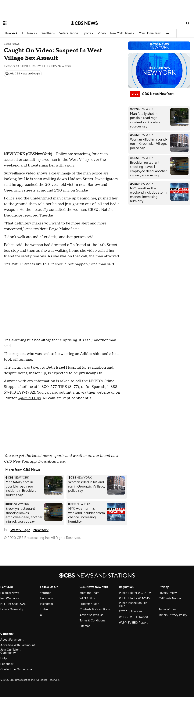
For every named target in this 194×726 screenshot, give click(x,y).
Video (102, 33)
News (31, 33)
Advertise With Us (91, 615)
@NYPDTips (29, 398)
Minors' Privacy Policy (173, 615)
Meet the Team (89, 592)
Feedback (6, 663)
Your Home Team (150, 33)
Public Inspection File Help (133, 604)
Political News (9, 592)
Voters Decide (68, 33)
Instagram (46, 603)
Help (3, 658)
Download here (51, 461)
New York (11, 33)
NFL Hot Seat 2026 (13, 603)
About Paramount (11, 639)
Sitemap (85, 626)
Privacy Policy (168, 592)
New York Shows (121, 33)
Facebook (46, 598)
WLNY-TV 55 (88, 598)
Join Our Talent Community (10, 651)
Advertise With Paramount (17, 645)
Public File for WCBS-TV (135, 592)
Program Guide (89, 603)
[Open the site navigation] (30, 23)
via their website (95, 392)
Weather (47, 33)
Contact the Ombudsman (17, 669)
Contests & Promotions (95, 609)
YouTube (45, 592)
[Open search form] (187, 23)
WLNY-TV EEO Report (133, 622)
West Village (79, 159)
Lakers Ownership (12, 609)
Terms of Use (167, 609)
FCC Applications (130, 611)
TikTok (44, 609)
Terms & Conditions (92, 620)
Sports (87, 33)
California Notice (170, 598)
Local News (12, 43)
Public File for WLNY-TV (134, 598)
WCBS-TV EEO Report (133, 617)
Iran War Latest (10, 598)
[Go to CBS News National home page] (84, 23)
